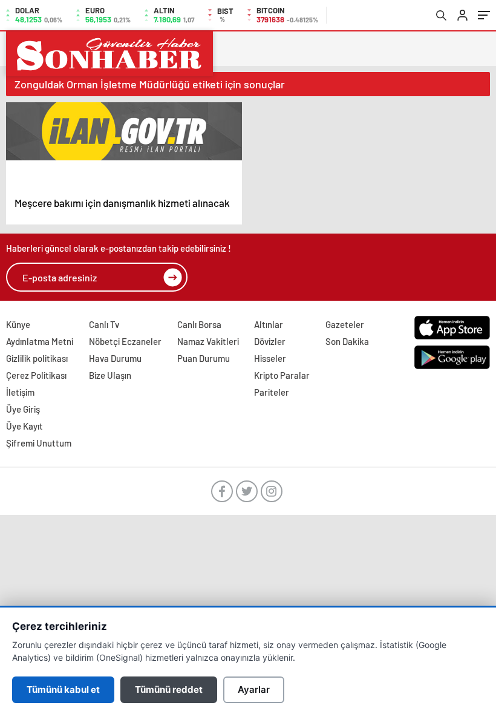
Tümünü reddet (169, 689)
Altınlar (268, 324)
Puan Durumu (203, 358)
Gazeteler (344, 324)
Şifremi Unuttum (38, 442)
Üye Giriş (23, 409)
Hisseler (270, 358)
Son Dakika (347, 341)
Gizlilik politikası (37, 358)
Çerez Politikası (36, 375)
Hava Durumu (115, 358)
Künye (18, 324)
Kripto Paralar (282, 375)
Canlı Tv (104, 324)
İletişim (20, 392)
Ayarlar (254, 689)
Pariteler (271, 392)
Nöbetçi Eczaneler (125, 341)
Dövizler (270, 341)
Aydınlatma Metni (39, 341)
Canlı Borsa (199, 324)
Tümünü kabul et (63, 689)
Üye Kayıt (24, 426)
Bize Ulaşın (110, 375)
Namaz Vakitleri (208, 341)
